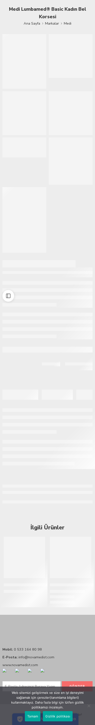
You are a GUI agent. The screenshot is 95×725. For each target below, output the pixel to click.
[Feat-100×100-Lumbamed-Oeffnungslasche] (71, 113)
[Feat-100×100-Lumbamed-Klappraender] (24, 113)
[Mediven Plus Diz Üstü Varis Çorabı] (70, 557)
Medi (67, 23)
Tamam (32, 716)
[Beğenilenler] (40, 541)
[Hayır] (88, 705)
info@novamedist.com (36, 657)
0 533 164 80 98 (28, 649)
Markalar (52, 23)
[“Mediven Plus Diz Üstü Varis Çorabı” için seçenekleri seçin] (84, 577)
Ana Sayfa (32, 23)
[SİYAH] (52, 597)
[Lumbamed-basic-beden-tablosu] (24, 147)
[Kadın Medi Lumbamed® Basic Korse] (24, 61)
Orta (54, 603)
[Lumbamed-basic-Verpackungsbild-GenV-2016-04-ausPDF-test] (71, 161)
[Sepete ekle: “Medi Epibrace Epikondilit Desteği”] (38, 577)
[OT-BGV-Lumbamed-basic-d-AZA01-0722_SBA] (24, 220)
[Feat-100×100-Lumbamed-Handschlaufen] (71, 56)
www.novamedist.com (20, 664)
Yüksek (66, 603)
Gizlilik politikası (57, 716)
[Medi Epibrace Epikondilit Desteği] (24, 557)
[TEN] (58, 597)
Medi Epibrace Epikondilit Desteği (34, 584)
